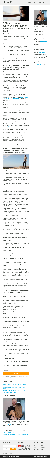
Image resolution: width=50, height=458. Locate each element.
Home (29, 2)
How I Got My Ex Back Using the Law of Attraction (9, 433)
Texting (35, 447)
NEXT (23, 430)
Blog (44, 2)
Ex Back (35, 451)
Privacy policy (9, 377)
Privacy (35, 456)
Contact (42, 451)
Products (35, 2)
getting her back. (8, 126)
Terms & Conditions (40, 456)
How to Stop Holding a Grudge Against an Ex (23, 433)
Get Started (13, 448)
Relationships (36, 449)
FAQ (40, 2)
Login (42, 449)
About (42, 445)
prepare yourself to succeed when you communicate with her (15, 97)
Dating (35, 445)
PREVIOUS (9, 430)
